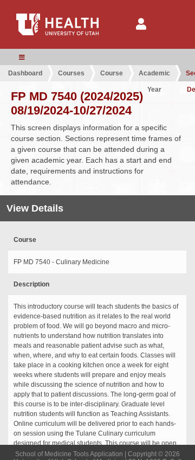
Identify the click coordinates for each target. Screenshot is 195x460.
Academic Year (154, 75)
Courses (71, 73)
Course (111, 73)
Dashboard (25, 73)
